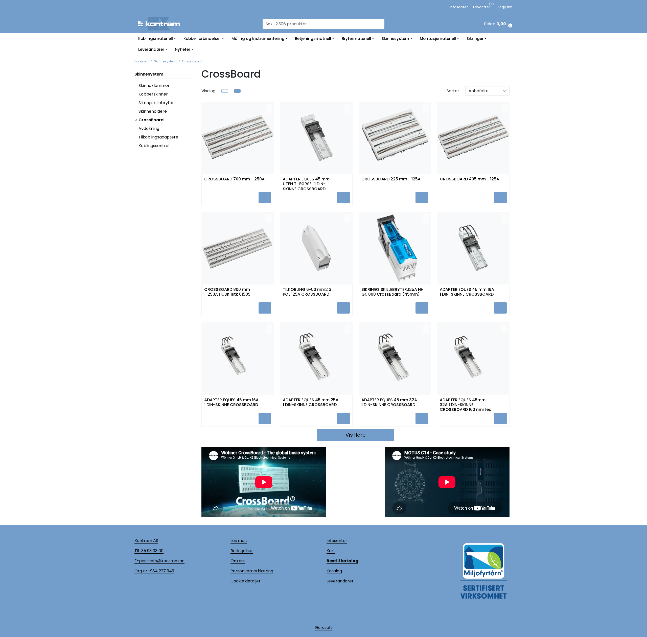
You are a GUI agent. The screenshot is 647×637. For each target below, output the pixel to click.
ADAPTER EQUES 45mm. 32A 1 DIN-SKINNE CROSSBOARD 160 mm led (466, 403)
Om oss (237, 561)
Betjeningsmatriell (313, 38)
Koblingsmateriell (155, 38)
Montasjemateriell (438, 38)
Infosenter (337, 541)
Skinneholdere (152, 111)
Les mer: (238, 541)
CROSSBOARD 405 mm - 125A (469, 179)
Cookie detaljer (245, 581)
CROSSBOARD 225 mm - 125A (391, 179)
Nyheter (182, 49)
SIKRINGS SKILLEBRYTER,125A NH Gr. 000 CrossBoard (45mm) (392, 292)
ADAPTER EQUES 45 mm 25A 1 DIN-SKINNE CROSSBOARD (310, 402)
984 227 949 (161, 571)
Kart (331, 551)
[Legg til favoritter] (269, 108)
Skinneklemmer (154, 85)
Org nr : (141, 571)
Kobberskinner (153, 94)
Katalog (334, 571)
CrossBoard (151, 120)
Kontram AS (146, 541)
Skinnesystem (395, 38)
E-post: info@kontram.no (159, 561)
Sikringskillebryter (156, 103)
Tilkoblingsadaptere (158, 137)
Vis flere (355, 434)
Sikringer (475, 38)
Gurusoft (323, 627)
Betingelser (241, 551)
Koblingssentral (153, 146)
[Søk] (381, 24)
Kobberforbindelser (202, 38)
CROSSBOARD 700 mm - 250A (234, 179)
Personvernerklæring (251, 571)
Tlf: (137, 551)
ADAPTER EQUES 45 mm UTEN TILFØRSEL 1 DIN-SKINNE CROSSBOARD (306, 183)
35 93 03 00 (152, 551)
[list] (224, 91)
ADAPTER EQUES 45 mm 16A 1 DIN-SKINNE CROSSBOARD (467, 292)
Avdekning (148, 128)
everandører (341, 581)
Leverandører (151, 49)
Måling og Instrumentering (258, 38)
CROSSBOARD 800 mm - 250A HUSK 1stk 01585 (227, 292)
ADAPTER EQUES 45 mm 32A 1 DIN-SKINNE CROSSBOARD (389, 402)
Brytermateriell (356, 38)
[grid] (237, 91)
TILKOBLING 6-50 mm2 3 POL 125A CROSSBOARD (307, 292)
